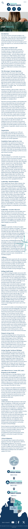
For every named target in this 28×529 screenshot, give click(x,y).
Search (2, 2)
